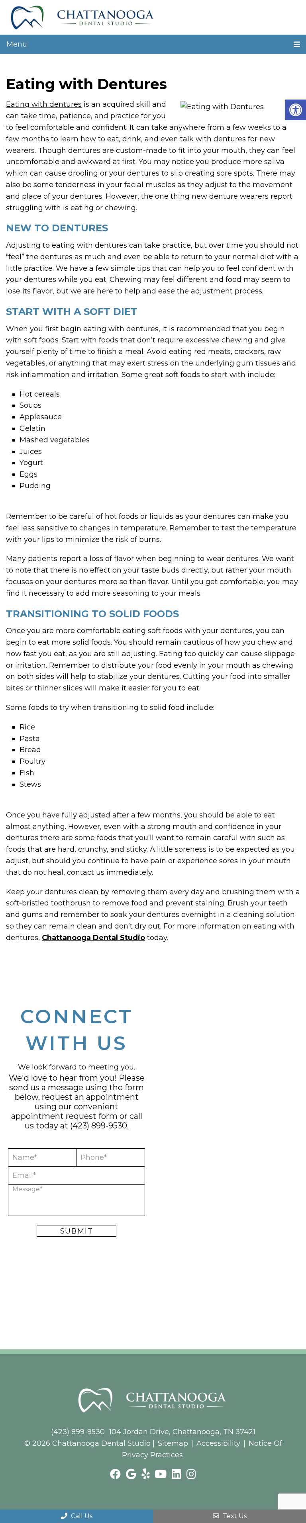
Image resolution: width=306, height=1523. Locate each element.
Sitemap (173, 1443)
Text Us (234, 1516)
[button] (295, 110)
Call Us (80, 1516)
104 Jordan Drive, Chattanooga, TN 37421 (182, 1431)
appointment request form (64, 1116)
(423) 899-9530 (98, 1125)
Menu (16, 44)
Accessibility (218, 1443)
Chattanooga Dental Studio (93, 937)
